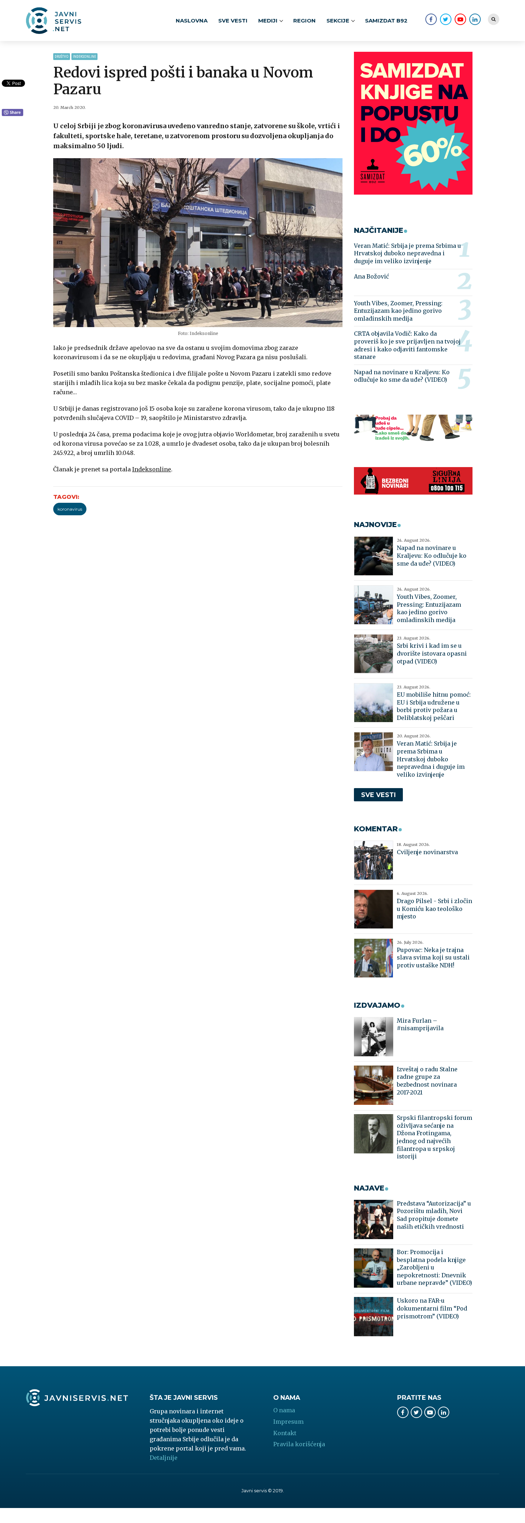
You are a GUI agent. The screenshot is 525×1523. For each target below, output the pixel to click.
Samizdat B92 (386, 20)
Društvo (62, 57)
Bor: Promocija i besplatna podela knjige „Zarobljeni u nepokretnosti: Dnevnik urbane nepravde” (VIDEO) (434, 1267)
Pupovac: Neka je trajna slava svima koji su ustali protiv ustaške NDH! (433, 957)
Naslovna (192, 20)
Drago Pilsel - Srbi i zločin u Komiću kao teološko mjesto (434, 908)
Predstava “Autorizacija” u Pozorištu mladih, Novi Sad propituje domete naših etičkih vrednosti (434, 1215)
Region (304, 20)
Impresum (288, 1421)
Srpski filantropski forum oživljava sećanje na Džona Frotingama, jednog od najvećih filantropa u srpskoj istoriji (434, 1137)
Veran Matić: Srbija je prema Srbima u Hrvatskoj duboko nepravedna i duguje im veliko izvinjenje (407, 253)
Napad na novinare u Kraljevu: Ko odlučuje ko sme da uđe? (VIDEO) (402, 376)
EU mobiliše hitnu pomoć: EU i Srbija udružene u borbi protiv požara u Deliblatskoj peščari (434, 706)
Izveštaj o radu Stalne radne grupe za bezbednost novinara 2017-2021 (427, 1081)
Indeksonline (84, 57)
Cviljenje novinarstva (427, 852)
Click (12, 113)
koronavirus (70, 509)
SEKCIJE (337, 20)
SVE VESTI (233, 20)
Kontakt (284, 1433)
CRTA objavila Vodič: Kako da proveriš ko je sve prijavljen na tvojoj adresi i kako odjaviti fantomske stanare (407, 345)
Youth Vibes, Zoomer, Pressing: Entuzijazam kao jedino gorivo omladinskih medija (398, 311)
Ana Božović (371, 276)
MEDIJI (268, 20)
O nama (284, 1410)
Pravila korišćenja (299, 1444)
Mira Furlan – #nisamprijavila (420, 1024)
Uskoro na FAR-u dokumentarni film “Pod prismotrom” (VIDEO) (432, 1308)
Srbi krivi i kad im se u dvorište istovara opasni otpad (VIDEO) (432, 653)
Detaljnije (164, 1457)
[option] (198, 242)
